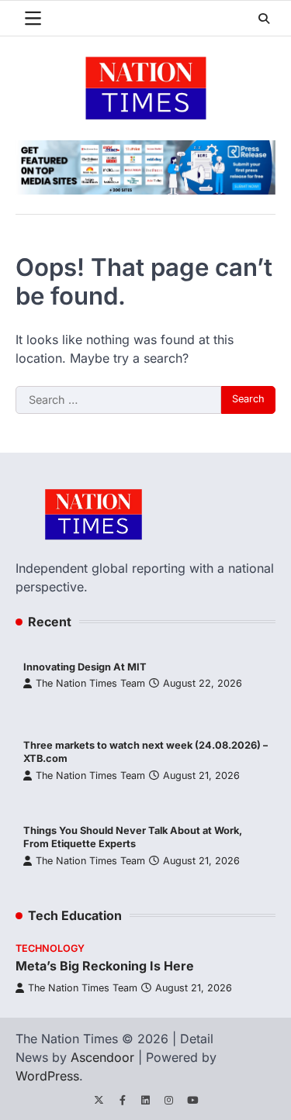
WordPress (47, 1076)
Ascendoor (102, 1057)
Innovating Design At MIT (85, 667)
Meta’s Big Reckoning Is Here (105, 966)
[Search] (263, 18)
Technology (50, 948)
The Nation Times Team (90, 683)
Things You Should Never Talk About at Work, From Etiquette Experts (132, 837)
